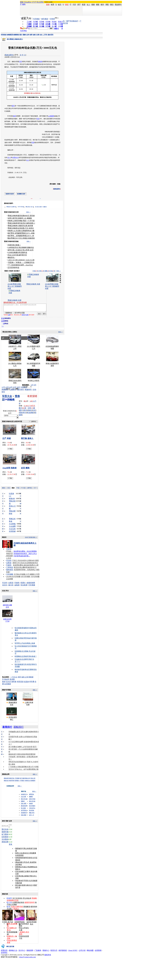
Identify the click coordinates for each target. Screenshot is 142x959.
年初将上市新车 (33, 380)
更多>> (57, 17)
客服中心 (46, 950)
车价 (37, 119)
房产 (79, 4)
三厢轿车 (12, 389)
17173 (34, 2)
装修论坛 (27, 780)
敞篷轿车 (28, 389)
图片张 (22, 408)
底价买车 (50, 34)
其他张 (52, 271)
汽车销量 (9, 574)
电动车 (6, 679)
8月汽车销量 (25, 576)
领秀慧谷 (31, 794)
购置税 (56, 28)
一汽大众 (13, 677)
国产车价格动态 (72, 21)
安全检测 (24, 585)
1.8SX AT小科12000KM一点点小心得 (21, 260)
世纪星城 (31, 810)
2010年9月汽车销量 (13, 576)
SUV (27, 160)
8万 (35, 385)
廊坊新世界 (24, 806)
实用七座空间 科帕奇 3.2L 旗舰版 (20, 218)
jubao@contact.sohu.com (27, 957)
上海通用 (51, 116)
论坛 (41, 34)
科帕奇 (40, 61)
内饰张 (41, 271)
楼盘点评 (27, 778)
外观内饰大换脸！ (14, 245)
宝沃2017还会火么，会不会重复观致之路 (23, 769)
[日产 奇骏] (10, 429)
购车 (14, 116)
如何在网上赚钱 (41, 207)
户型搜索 (16, 778)
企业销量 (9, 579)
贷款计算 (32, 778)
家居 (83, 4)
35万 (14, 387)
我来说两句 (9, 55)
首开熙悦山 (24, 810)
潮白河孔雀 (24, 799)
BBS (112, 4)
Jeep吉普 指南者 (9, 468)
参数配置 (10, 34)
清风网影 (18, 651)
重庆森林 (18, 633)
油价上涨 (24, 677)
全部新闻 (98, 950)
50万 (18, 387)
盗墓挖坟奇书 (30, 902)
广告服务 (38, 950)
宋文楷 (17, 628)
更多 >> (28, 212)
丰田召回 (20, 681)
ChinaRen (27, 2)
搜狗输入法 (13, 950)
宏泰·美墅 (23, 803)
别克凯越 (12, 531)
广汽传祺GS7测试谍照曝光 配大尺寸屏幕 (24, 767)
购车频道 (44, 19)
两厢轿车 (5, 389)
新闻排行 (7, 727)
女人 (88, 4)
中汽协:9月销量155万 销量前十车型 (27, 574)
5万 (32, 385)
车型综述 (4, 34)
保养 (31, 34)
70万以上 (23, 387)
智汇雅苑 (23, 808)
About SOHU (72, 950)
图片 (21, 34)
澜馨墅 (31, 796)
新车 (13, 106)
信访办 (4, 585)
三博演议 (9, 567)
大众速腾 (12, 526)
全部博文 (4, 952)
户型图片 (22, 780)
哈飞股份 (5, 834)
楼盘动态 (6, 780)
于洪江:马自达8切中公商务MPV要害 (25, 560)
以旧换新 (7, 684)
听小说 (9, 902)
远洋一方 (31, 815)
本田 (19, 677)
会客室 (8, 563)
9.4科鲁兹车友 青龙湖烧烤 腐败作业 (21, 247)
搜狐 (21, 2)
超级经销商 (31, 583)
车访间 (8, 560)
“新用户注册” (25, 315)
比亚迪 (26, 681)
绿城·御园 (23, 815)
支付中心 (22, 950)
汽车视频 (31, 585)
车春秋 (8, 565)
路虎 (4, 681)
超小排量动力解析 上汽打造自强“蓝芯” (23, 747)
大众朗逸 (12, 524)
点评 (27, 34)
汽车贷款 (21, 207)
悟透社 (23, 583)
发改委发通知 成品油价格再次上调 (25, 565)
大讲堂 (8, 549)
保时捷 (13, 681)
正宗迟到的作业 (13, 267)
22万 (10, 387)
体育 (52, 4)
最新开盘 (11, 778)
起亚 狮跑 (25, 468)
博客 (107, 4)
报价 (29, 410)
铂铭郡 (31, 803)
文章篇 (31, 408)
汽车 (74, 4)
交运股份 (5, 839)
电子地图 (22, 778)
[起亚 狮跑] (29, 459)
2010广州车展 (28, 537)
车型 (32, 142)
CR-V (9, 157)
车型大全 (7, 396)
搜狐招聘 (30, 950)
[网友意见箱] (7, 949)
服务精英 (9, 570)
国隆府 (23, 801)
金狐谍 (16, 585)
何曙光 (17, 638)
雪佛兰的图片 (11, 207)
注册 (9, 315)
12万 (3, 387)
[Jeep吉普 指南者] (10, 459)
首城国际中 (24, 812)
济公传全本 (27, 898)
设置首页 (4, 950)
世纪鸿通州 (32, 806)
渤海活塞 (5, 842)
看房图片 (16, 780)
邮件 (102, 4)
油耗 (34, 34)
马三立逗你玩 (17, 898)
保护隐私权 (63, 950)
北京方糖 (23, 796)
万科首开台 (32, 808)
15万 (7, 387)
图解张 (47, 271)
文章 (37, 34)
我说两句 (118, 4)
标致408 (12, 498)
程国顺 (17, 656)
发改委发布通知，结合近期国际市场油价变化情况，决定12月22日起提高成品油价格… (25, 553)
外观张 (36, 271)
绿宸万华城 (32, 799)
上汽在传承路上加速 (27, 643)
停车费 (31, 681)
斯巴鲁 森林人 (27, 438)
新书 (8, 906)
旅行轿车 (20, 389)
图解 (24, 34)
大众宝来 (12, 529)
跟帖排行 (19, 727)
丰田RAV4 (15, 157)
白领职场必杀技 (18, 902)
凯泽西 (12, 679)
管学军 (17, 643)
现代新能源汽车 (20, 664)
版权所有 (47, 955)
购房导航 (11, 780)
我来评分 (22, 412)
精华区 (6, 321)
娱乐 (59, 4)
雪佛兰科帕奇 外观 (33, 284)
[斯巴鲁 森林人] (29, 429)
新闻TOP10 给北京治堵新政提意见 (25, 563)
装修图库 (32, 780)
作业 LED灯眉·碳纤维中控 (17, 255)
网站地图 (90, 950)
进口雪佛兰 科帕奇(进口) (15, 39)
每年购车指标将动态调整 (24, 669)
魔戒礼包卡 (29, 207)
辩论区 (6, 323)
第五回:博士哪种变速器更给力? (25, 567)
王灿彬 (17, 659)
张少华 (17, 646)
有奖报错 (32, 396)
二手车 (45, 34)
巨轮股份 (5, 837)
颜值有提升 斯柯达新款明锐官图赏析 (22, 754)
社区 (34, 410)
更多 (11, 844)
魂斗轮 (10, 585)
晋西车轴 (5, 832)
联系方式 (54, 950)
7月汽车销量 (35, 576)
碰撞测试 (16, 34)
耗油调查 (30, 412)
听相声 (9, 898)
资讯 (25, 410)
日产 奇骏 (6, 438)
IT (70, 4)
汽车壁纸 (23, 31)
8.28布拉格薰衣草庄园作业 (17, 252)
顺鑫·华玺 (31, 812)
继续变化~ (11, 257)
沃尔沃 (8, 681)
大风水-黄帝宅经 (17, 906)
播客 (97, 4)
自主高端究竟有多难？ (28, 656)
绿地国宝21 (24, 794)
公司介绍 (82, 950)
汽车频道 (36, 19)
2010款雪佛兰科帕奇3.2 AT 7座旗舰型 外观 (52, 286)
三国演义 (15, 909)
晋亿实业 (5, 829)
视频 (93, 4)
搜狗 (23, 4)
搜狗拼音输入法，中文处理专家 (15, 302)
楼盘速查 (6, 778)
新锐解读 (26, 906)
